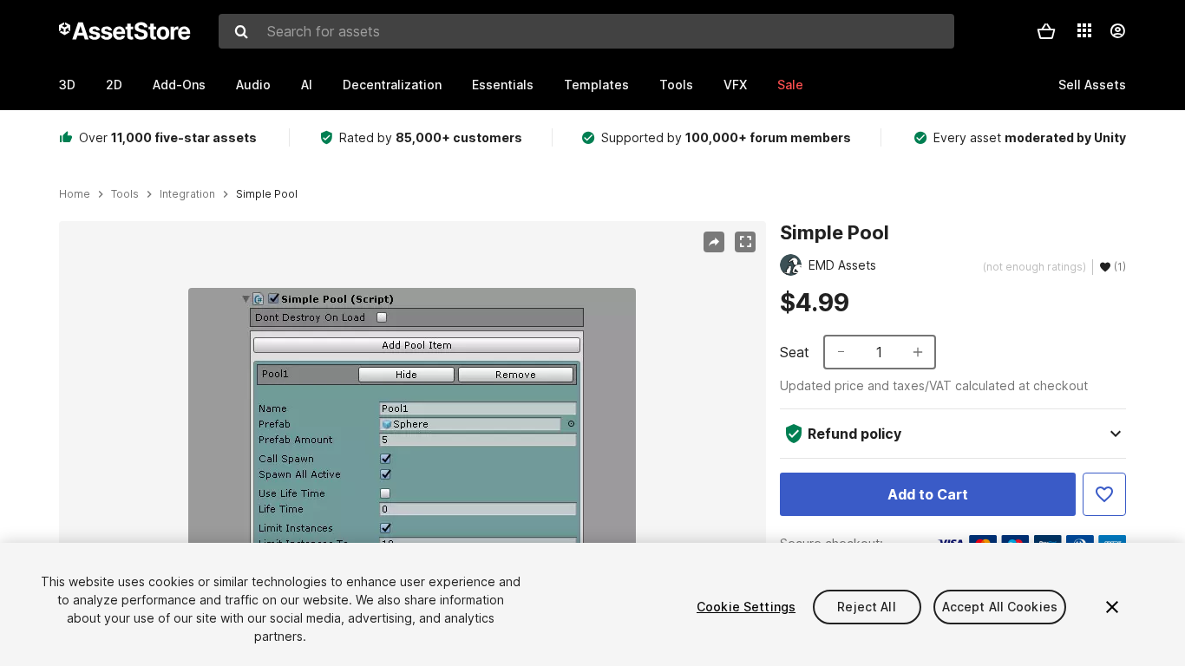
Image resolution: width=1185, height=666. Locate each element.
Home (74, 194)
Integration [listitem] (187, 194)
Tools (676, 84)
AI (306, 84)
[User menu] (1117, 31)
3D (67, 84)
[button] (1046, 31)
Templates (596, 84)
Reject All (866, 606)
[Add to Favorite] (1104, 494)
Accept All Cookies (1000, 606)
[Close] (1112, 607)
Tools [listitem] (125, 194)
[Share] (714, 242)
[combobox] (586, 31)
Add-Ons (179, 84)
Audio (253, 84)
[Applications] (1084, 30)
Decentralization (392, 84)
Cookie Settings (746, 606)
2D (114, 84)
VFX (735, 84)
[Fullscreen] (745, 242)
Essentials (503, 84)
